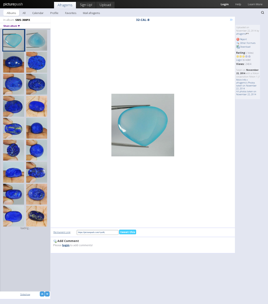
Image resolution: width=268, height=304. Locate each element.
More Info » (242, 79)
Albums (11, 13)
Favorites (70, 13)
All (24, 13)
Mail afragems (91, 13)
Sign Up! (86, 4)
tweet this (127, 232)
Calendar (38, 13)
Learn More (255, 4)
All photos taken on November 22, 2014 (246, 93)
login (66, 245)
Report (243, 39)
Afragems (65, 5)
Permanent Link (61, 232)
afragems (241, 33)
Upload (105, 4)
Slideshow (25, 294)
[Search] (262, 12)
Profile (54, 13)
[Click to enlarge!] (142, 125)
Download (245, 46)
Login (225, 4)
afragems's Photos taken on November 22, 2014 (246, 85)
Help (238, 4)
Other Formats (247, 42)
